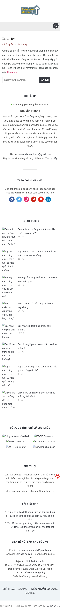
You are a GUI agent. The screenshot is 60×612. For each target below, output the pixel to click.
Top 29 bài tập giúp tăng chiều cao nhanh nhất (31, 523)
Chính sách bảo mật (15, 588)
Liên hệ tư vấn (36, 561)
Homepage (13, 72)
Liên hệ (30, 592)
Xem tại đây (51, 158)
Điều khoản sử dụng (44, 588)
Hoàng (30, 116)
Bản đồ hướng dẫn (34, 572)
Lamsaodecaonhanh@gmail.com (33, 550)
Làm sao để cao (23, 554)
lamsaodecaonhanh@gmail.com (34, 154)
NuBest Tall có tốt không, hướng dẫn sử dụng (31, 512)
